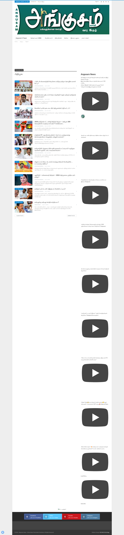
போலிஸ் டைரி (48, 38)
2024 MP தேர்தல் (19, 175)
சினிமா (66, 38)
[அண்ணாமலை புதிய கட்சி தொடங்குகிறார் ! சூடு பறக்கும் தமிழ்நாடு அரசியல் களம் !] (23, 99)
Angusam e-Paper (21, 38)
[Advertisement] (62, 55)
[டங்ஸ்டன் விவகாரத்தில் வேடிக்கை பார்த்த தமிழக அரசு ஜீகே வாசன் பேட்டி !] (23, 86)
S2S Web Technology (104, 532)
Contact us (33, 1)
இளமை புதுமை (75, 38)
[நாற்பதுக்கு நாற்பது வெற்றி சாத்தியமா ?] (23, 207)
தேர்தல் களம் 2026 (36, 38)
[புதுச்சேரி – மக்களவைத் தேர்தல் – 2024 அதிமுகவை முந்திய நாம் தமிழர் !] (23, 179)
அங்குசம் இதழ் (41, 1)
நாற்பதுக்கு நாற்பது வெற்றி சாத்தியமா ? (47, 202)
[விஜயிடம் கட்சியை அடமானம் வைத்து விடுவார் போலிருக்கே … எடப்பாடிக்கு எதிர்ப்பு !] (23, 166)
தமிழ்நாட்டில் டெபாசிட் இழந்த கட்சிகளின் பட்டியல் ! (50, 189)
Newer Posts (71, 215)
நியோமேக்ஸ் (58, 38)
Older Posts (19, 215)
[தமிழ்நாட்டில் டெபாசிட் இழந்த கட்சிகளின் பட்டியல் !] (23, 193)
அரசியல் (17, 81)
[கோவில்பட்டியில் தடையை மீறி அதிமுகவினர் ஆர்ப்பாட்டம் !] (23, 112)
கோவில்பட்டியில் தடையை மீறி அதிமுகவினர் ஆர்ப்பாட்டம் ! (52, 108)
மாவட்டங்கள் (85, 38)
